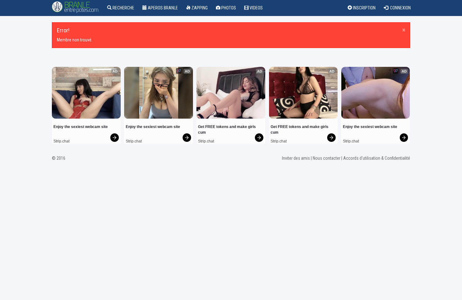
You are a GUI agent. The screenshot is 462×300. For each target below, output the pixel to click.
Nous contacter (326, 158)
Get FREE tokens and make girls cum (227, 130)
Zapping (199, 7)
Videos (256, 7)
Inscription (364, 7)
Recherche (123, 7)
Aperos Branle (162, 7)
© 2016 (58, 158)
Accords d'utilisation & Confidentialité (376, 158)
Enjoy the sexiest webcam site (80, 127)
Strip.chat (61, 141)
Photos (228, 7)
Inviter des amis (296, 158)
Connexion (399, 7)
